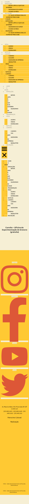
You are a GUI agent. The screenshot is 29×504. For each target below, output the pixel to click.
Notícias (7, 52)
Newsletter (12, 62)
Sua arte (11, 58)
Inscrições (9, 145)
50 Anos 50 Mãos (14, 11)
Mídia (6, 44)
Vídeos (11, 48)
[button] (4, 152)
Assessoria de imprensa (16, 60)
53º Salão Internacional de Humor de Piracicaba (16, 16)
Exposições (8, 3)
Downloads (12, 50)
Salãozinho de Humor (16, 9)
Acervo (11, 46)
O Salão (7, 2)
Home (8, 86)
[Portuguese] (14, 402)
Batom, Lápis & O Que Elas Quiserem (15, 6)
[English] (12, 402)
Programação (10, 114)
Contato (7, 54)
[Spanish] (17, 402)
